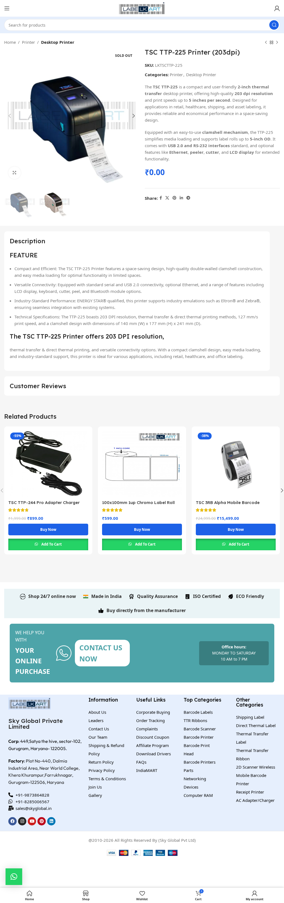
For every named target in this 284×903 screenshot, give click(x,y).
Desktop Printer (57, 42)
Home (10, 42)
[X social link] (167, 198)
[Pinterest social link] (174, 198)
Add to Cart (51, 544)
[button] (14, 876)
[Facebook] (12, 821)
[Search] (274, 25)
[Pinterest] (41, 821)
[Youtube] (32, 821)
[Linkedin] (51, 821)
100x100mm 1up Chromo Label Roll (138, 502)
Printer (28, 42)
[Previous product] (266, 42)
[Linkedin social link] (181, 198)
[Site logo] (142, 8)
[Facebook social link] (161, 198)
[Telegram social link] (188, 198)
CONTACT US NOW (100, 653)
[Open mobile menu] (6, 8)
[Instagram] (22, 821)
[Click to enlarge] (14, 173)
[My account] (277, 8)
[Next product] (277, 42)
